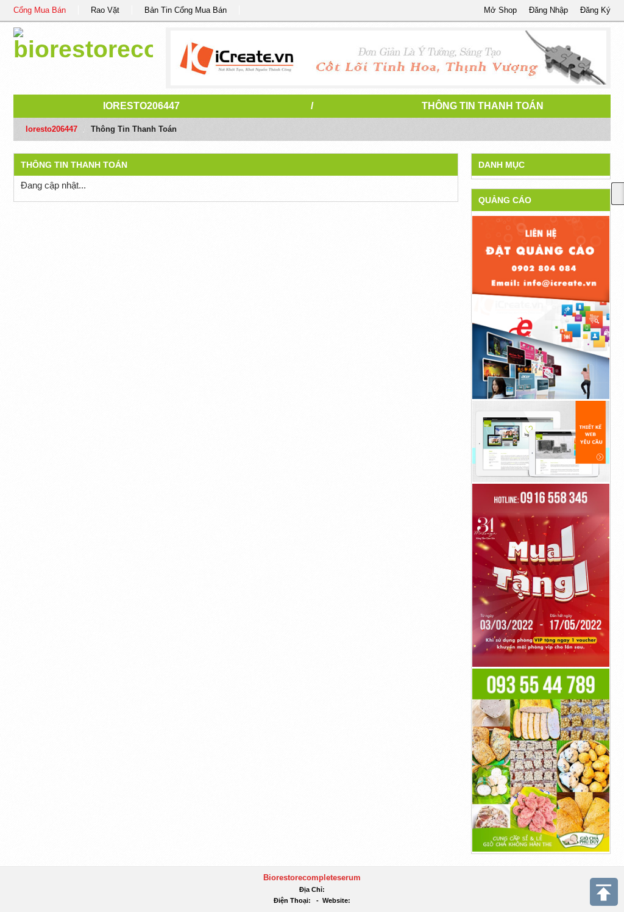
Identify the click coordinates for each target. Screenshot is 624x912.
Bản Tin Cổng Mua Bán (185, 10)
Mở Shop (500, 10)
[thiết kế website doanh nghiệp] (540, 440)
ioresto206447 (141, 106)
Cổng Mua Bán (39, 10)
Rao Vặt (105, 10)
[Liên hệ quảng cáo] (540, 306)
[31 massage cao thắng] (540, 574)
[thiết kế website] (388, 58)
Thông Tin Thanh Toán (483, 106)
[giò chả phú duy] (540, 759)
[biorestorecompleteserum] (83, 42)
